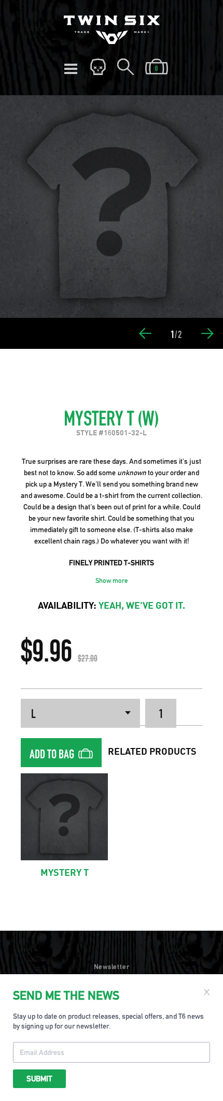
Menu (70, 67)
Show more (111, 580)
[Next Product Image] (207, 333)
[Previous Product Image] (145, 333)
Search (125, 67)
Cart (156, 67)
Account (98, 67)
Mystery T (64, 873)
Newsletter (112, 966)
